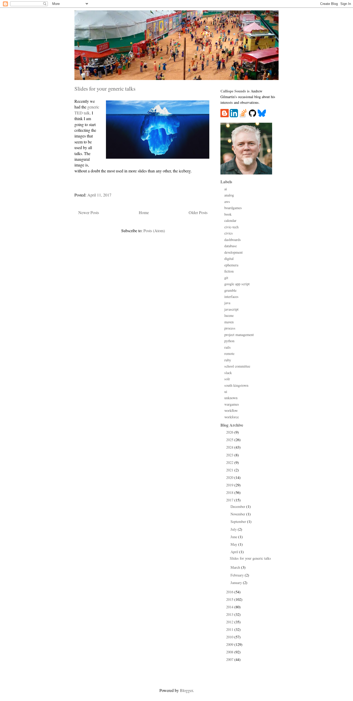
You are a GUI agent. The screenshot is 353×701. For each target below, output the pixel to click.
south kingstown (236, 385)
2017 (230, 500)
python (229, 340)
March (236, 567)
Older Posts (198, 212)
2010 (230, 636)
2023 (230, 454)
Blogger (186, 690)
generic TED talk (86, 109)
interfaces (231, 296)
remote (229, 353)
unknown (230, 397)
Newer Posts (88, 212)
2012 (230, 621)
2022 (230, 462)
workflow (231, 410)
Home (144, 212)
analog (229, 195)
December (238, 506)
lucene (229, 315)
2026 (230, 432)
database (230, 245)
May (234, 544)
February (238, 575)
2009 (230, 644)
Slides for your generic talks (104, 88)
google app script (237, 283)
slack (228, 372)
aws (227, 201)
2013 (230, 614)
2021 (230, 470)
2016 (230, 591)
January (237, 582)
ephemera (231, 264)
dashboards (232, 239)
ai (225, 188)
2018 (230, 492)
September (239, 521)
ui (225, 391)
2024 (230, 447)
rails (227, 347)
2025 (230, 439)
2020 (230, 477)
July (234, 529)
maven (229, 321)
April (235, 551)
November (238, 514)
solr (227, 378)
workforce (231, 416)
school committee (237, 366)
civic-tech (231, 226)
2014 (230, 606)
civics (228, 233)
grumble (230, 290)
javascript (231, 309)
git (226, 277)
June (234, 536)
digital (229, 258)
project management (239, 334)
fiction (229, 271)
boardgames (233, 207)
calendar (230, 220)
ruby (227, 359)
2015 (230, 599)
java (227, 302)
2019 (230, 485)
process (229, 328)
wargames (231, 404)
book (228, 214)
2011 (230, 629)
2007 (230, 659)
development (233, 252)
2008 (230, 651)
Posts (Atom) (154, 230)
